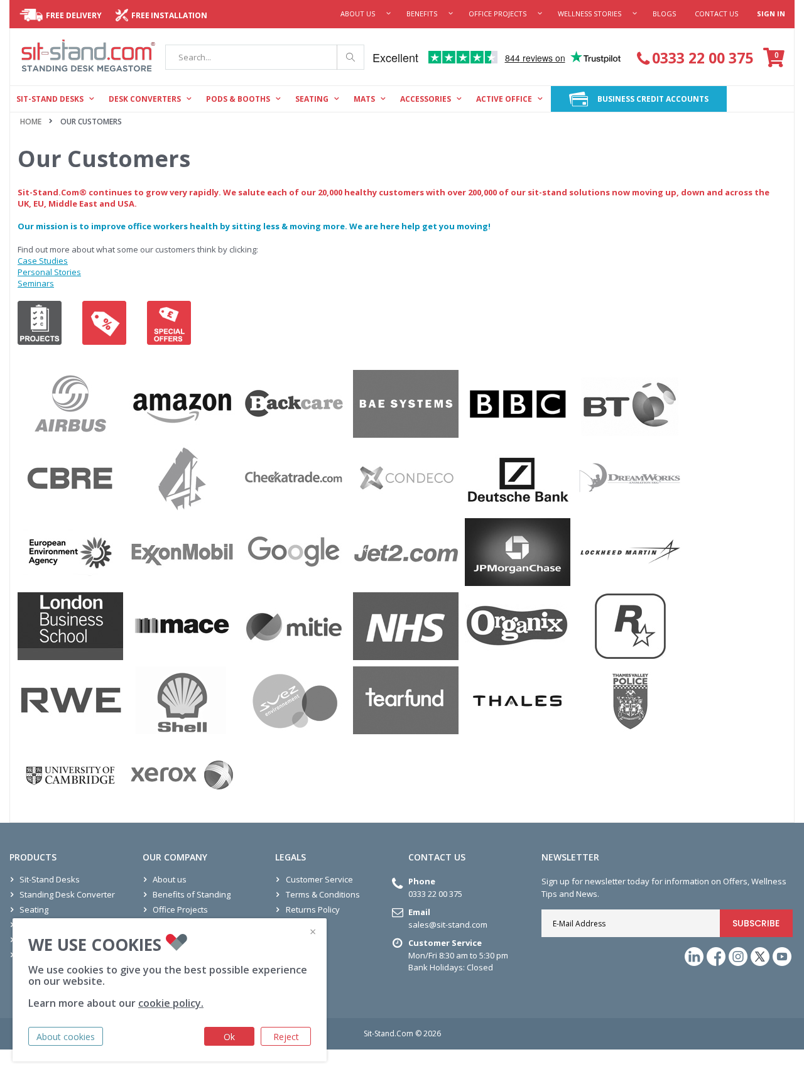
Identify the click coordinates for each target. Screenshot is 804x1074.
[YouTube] (782, 956)
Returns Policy (313, 909)
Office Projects (497, 13)
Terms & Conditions (323, 894)
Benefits (421, 13)
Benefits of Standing (192, 894)
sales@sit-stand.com (447, 924)
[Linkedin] (694, 956)
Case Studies (43, 260)
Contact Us (716, 13)
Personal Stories (49, 272)
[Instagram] (738, 956)
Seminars (36, 283)
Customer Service (319, 879)
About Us (357, 13)
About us (170, 879)
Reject (286, 1037)
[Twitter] (760, 956)
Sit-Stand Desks (49, 879)
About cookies (65, 1037)
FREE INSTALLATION (169, 15)
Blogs (664, 13)
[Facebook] (716, 956)
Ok (229, 1037)
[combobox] (264, 57)
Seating (33, 909)
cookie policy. (171, 1003)
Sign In (771, 13)
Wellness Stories (589, 13)
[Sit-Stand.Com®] (88, 57)
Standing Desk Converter (67, 894)
